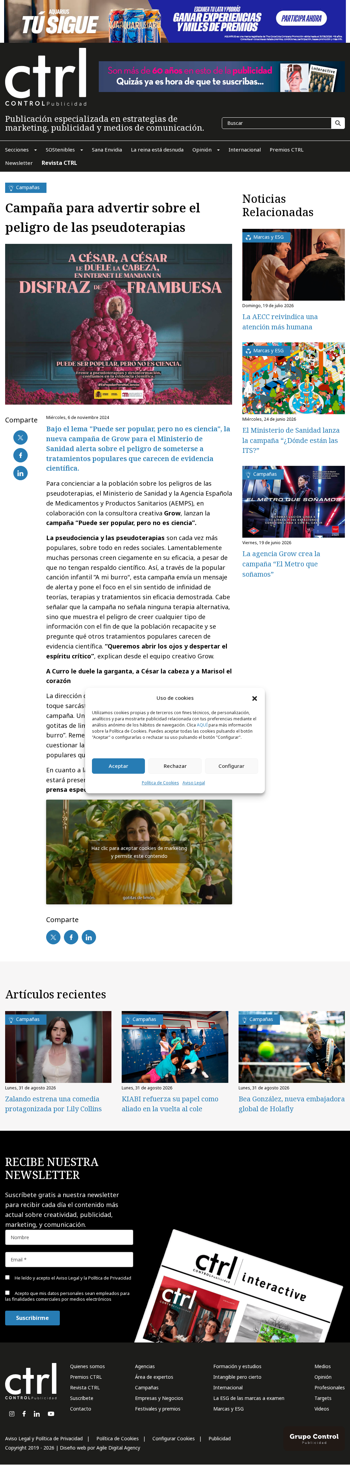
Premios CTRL (86, 1377)
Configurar (231, 766)
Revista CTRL (85, 1387)
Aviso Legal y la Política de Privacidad (93, 1278)
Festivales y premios (157, 1408)
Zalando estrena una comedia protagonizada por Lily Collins (53, 1103)
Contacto (80, 1408)
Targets (323, 1398)
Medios (322, 1366)
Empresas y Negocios (159, 1398)
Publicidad (219, 1438)
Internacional (228, 1387)
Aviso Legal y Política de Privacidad (44, 1438)
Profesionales (329, 1387)
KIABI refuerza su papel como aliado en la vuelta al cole (170, 1103)
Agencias (145, 1366)
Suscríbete (81, 1398)
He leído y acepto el (72, 1278)
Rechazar (175, 766)
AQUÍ (202, 725)
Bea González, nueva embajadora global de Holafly (292, 1103)
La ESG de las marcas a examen (248, 1398)
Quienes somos (87, 1366)
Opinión (323, 1377)
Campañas (147, 1387)
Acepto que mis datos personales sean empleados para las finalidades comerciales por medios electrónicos (67, 1296)
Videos (321, 1408)
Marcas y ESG (228, 1408)
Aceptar (118, 766)
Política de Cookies (160, 783)
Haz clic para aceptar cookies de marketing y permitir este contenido (139, 852)
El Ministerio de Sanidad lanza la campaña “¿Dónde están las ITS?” (291, 440)
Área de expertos (154, 1377)
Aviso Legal (194, 783)
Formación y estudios (237, 1366)
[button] (254, 698)
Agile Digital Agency (118, 1447)
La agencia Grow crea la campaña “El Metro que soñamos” (281, 564)
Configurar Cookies (173, 1438)
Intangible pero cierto (237, 1377)
